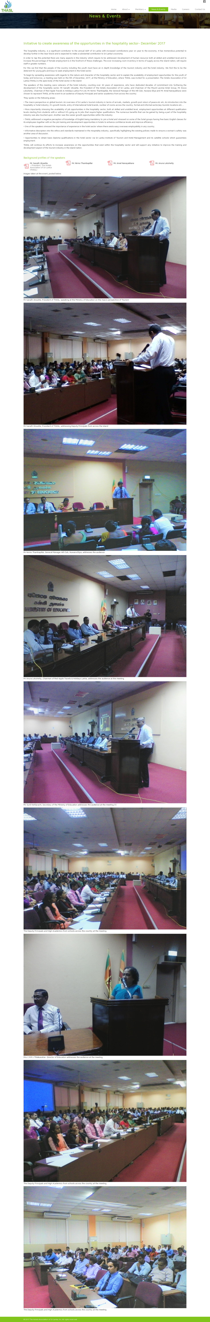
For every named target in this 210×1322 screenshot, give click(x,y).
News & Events (158, 9)
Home (113, 9)
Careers (185, 9)
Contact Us (200, 9)
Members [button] (139, 9)
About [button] (125, 9)
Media (173, 9)
